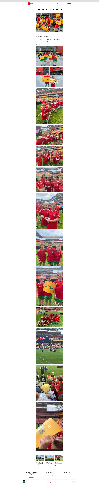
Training (50, 3)
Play (46, 3)
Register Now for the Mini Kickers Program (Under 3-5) (40, 462)
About (43, 3)
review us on (31, 477)
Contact (60, 3)
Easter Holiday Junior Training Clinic (48, 462)
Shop (58, 3)
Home (41, 3)
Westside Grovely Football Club (31, 472)
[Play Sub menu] (47, 3)
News (55, 3)
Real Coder (51, 482)
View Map (49, 476)
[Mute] (60, 449)
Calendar (53, 3)
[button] (49, 426)
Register (69, 3)
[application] (49, 426)
